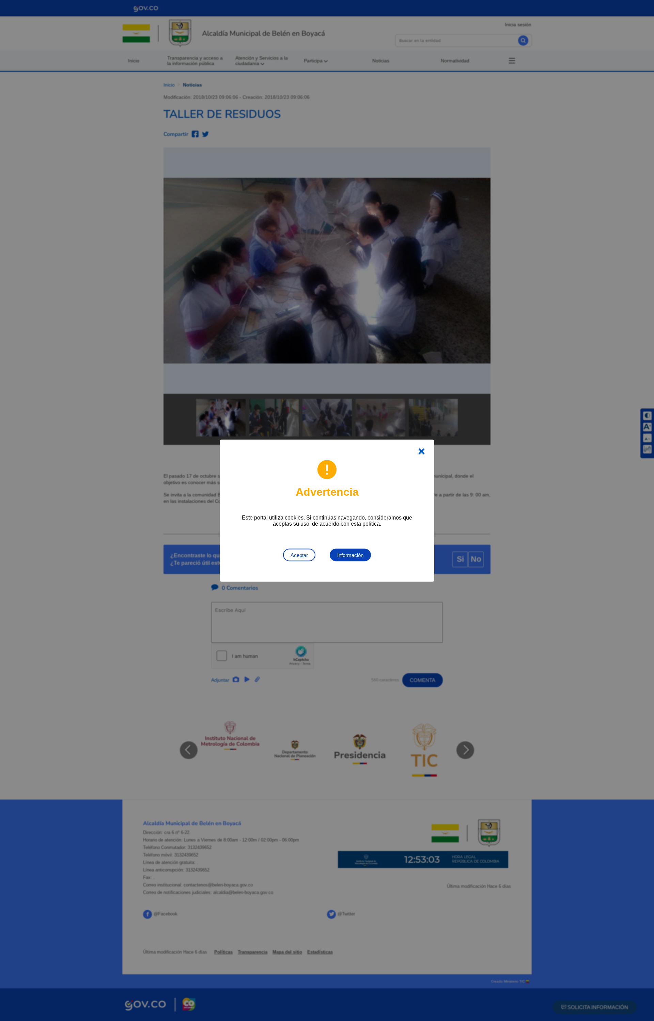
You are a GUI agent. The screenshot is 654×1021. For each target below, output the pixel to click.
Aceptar (299, 555)
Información (350, 555)
